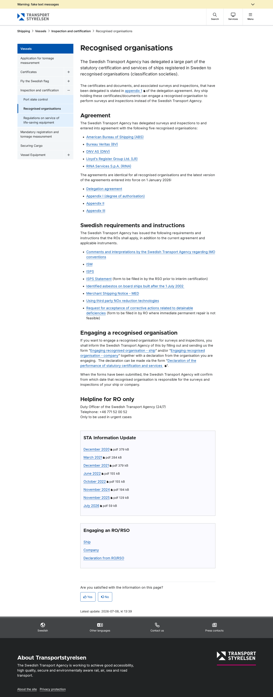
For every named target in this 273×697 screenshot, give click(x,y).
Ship (87, 542)
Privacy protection (53, 689)
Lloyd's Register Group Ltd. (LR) (112, 159)
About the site (27, 689)
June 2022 (92, 473)
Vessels (40, 31)
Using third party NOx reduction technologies (122, 301)
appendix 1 (133, 91)
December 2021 (96, 465)
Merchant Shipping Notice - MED (112, 293)
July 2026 (91, 506)
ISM (89, 264)
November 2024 (96, 489)
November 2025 (96, 498)
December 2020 (96, 449)
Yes (89, 597)
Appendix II (95, 203)
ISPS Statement (99, 279)
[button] (214, 17)
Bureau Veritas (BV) (102, 144)
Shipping (23, 31)
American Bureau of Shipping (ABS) (115, 137)
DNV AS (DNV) (98, 151)
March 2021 (92, 457)
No (107, 597)
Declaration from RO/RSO (103, 558)
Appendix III (95, 211)
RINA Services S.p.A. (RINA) (108, 166)
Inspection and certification (71, 31)
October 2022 (94, 481)
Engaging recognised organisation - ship (122, 350)
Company (91, 550)
